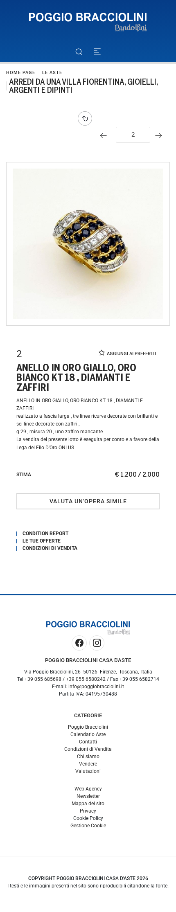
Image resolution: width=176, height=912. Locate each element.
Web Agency (88, 789)
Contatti (88, 742)
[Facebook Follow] (79, 643)
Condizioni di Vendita (88, 749)
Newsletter (88, 796)
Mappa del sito (88, 803)
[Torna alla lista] (87, 118)
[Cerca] (79, 52)
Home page (20, 72)
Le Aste (52, 72)
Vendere (88, 764)
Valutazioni (88, 771)
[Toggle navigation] (97, 52)
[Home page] (88, 22)
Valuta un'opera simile (88, 501)
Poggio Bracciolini (88, 727)
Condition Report (45, 533)
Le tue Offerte (42, 541)
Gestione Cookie (88, 826)
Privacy (88, 811)
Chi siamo (88, 756)
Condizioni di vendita (50, 548)
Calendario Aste (88, 734)
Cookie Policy (88, 818)
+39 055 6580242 (86, 679)
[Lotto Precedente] (105, 135)
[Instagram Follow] (96, 643)
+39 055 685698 (43, 679)
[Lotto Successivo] (160, 135)
